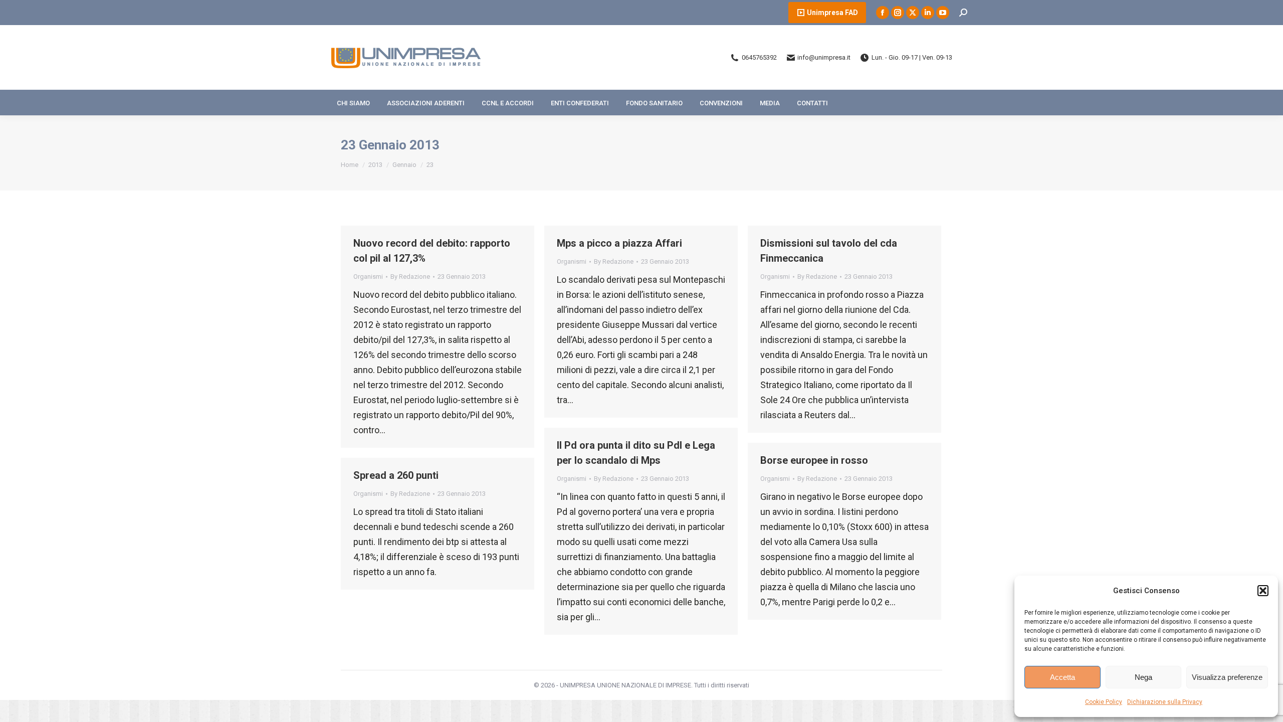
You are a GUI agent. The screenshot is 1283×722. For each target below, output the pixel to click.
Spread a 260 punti (396, 475)
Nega (1143, 677)
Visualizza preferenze (1227, 677)
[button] (1263, 591)
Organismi (368, 276)
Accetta (1062, 677)
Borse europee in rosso (814, 460)
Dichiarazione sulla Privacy (1164, 701)
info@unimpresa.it (823, 57)
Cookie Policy (1103, 701)
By (410, 276)
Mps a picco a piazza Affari (619, 243)
